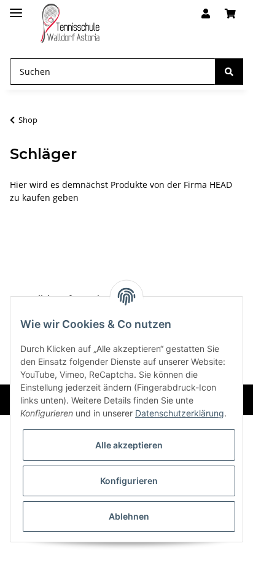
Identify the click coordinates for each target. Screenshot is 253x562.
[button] (205, 13)
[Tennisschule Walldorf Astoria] (70, 23)
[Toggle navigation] (16, 7)
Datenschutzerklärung (179, 413)
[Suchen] (229, 71)
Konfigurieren (129, 480)
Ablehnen (129, 516)
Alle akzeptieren (129, 445)
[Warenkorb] (230, 13)
